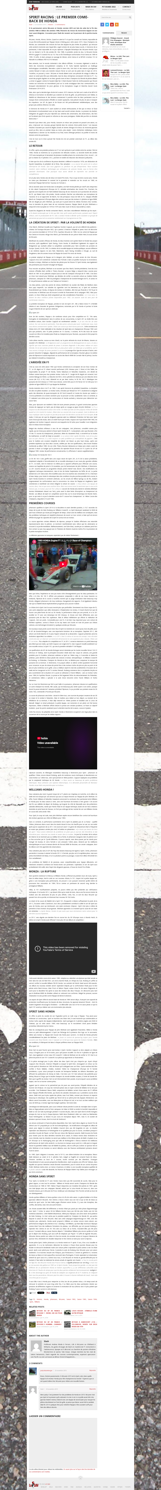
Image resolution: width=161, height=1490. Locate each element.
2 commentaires (60, 24)
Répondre (92, 1370)
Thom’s (128, 1487)
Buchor (58, 1487)
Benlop (44, 1487)
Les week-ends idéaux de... (101, 2)
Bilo (51, 1487)
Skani (112, 1487)
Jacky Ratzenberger (46, 1370)
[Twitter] (107, 24)
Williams (37, 1302)
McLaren (62, 1299)
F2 (34, 1299)
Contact (127, 8)
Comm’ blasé (67, 2)
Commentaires (108, 33)
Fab (72, 1487)
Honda (46, 1299)
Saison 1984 (92, 1299)
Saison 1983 (81, 1299)
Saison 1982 (71, 1299)
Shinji (105, 1487)
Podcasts (75, 8)
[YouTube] (112, 24)
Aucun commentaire (43, 1326)
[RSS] (117, 24)
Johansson (53, 1299)
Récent (124, 33)
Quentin (97, 1487)
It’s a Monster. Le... (82, 2)
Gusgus (79, 1487)
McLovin (87, 1487)
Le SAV (47, 1484)
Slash (30, 24)
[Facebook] (102, 24)
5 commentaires (34, 1318)
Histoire (50, 24)
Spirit (31, 1302)
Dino (66, 1487)
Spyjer (119, 1487)
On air (60, 8)
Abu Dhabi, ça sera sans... (51, 2)
